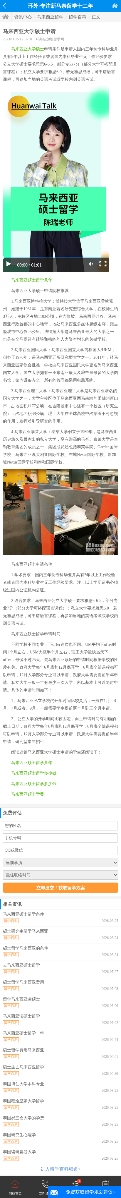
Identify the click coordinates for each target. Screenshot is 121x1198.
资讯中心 (23, 17)
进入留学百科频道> (61, 1169)
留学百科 (77, 17)
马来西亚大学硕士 (27, 49)
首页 (115, 5)
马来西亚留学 (50, 17)
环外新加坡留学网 (50, 39)
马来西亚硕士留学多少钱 (33, 773)
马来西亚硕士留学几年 (31, 280)
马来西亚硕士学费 (27, 794)
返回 (4, 6)
